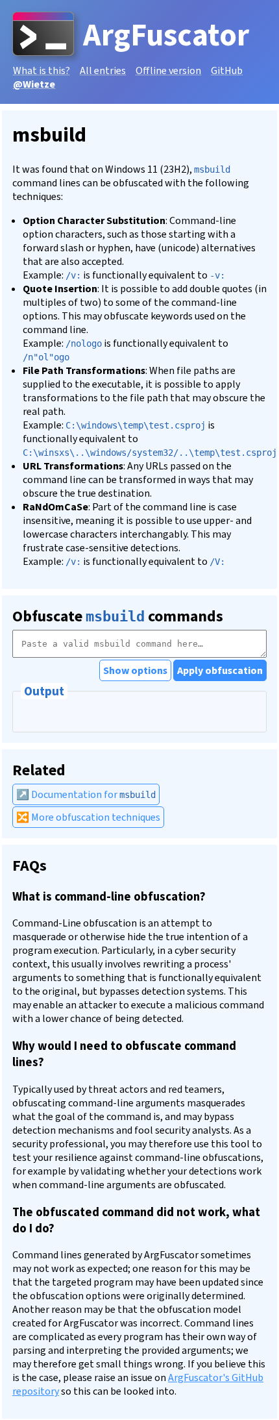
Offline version (168, 70)
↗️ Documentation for (86, 794)
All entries (103, 70)
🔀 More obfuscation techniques (88, 817)
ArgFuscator (166, 35)
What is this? (41, 70)
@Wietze (34, 84)
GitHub (227, 70)
